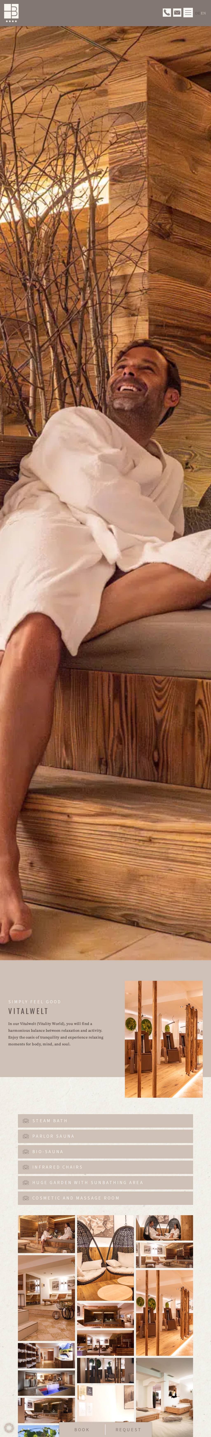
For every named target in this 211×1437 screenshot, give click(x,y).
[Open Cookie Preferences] (9, 1432)
